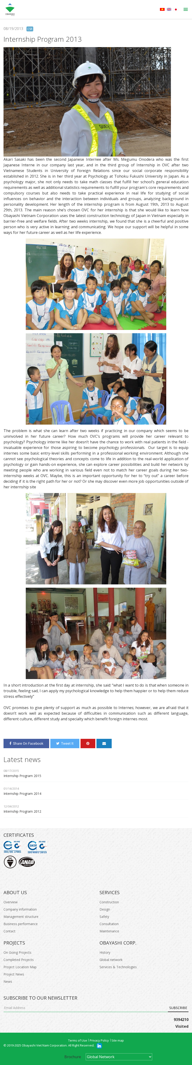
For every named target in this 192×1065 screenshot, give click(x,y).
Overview (11, 902)
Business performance (21, 924)
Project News (14, 974)
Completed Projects (19, 959)
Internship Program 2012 (22, 811)
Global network (111, 959)
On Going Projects (17, 952)
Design (105, 909)
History (105, 952)
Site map (117, 1040)
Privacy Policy (99, 1040)
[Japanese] (176, 9)
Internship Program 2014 (22, 793)
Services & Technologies (118, 967)
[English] (169, 9)
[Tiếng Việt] (162, 9)
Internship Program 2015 (22, 776)
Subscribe (178, 1007)
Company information (20, 909)
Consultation (109, 924)
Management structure (21, 916)
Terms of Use (77, 1040)
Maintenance (109, 931)
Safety (104, 916)
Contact (9, 931)
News (8, 981)
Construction (109, 902)
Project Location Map (20, 967)
